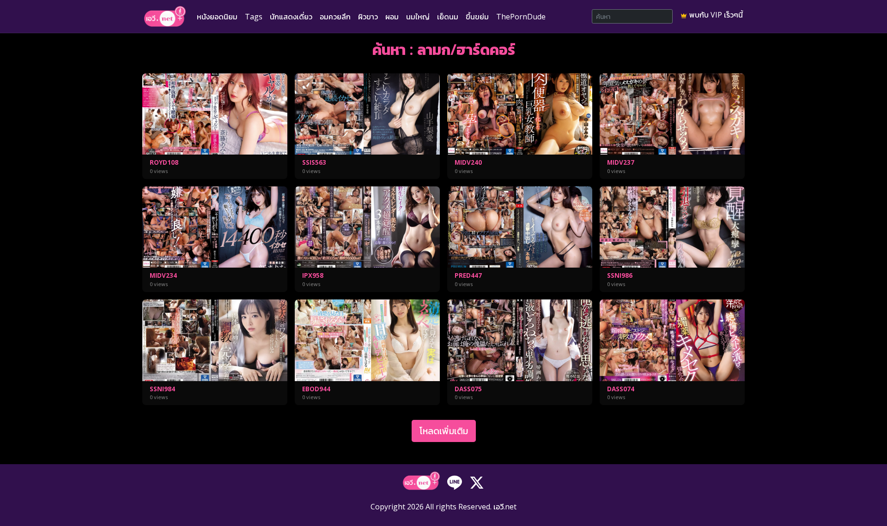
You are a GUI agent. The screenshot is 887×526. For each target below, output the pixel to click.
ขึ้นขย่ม (477, 17)
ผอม (392, 17)
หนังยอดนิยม (217, 17)
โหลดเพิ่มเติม (443, 430)
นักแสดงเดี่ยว (291, 17)
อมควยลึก (335, 17)
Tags (253, 17)
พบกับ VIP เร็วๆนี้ (715, 15)
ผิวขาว (368, 17)
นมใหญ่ (418, 17)
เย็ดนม (447, 17)
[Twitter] (476, 482)
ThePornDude (521, 17)
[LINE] (454, 482)
